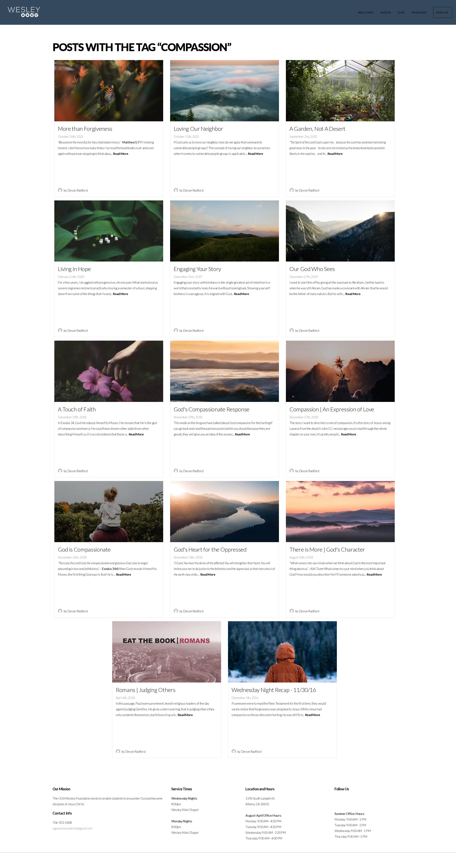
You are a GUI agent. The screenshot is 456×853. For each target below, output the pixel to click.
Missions (419, 12)
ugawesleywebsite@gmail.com (73, 828)
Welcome (366, 12)
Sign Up (442, 12)
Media (386, 12)
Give (402, 12)
